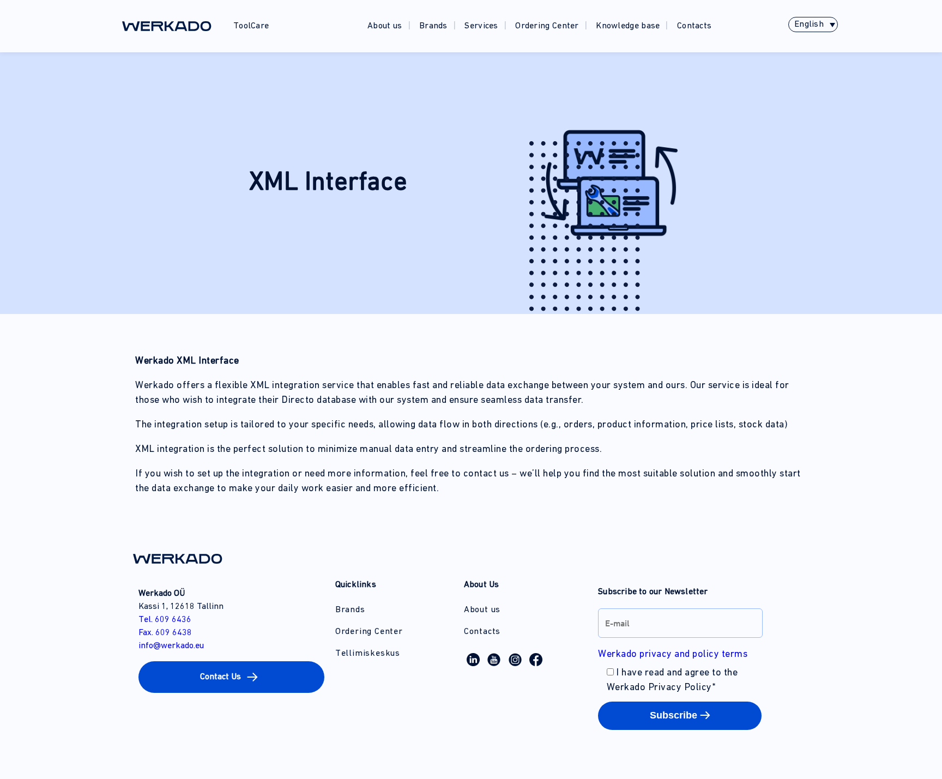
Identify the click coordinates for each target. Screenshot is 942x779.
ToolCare (251, 26)
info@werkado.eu (171, 646)
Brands (433, 26)
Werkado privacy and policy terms (672, 655)
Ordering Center (547, 26)
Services (481, 26)
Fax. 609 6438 (165, 633)
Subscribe (673, 715)
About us (384, 26)
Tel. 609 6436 (164, 619)
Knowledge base (628, 26)
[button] (231, 677)
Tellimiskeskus (367, 653)
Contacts (694, 26)
